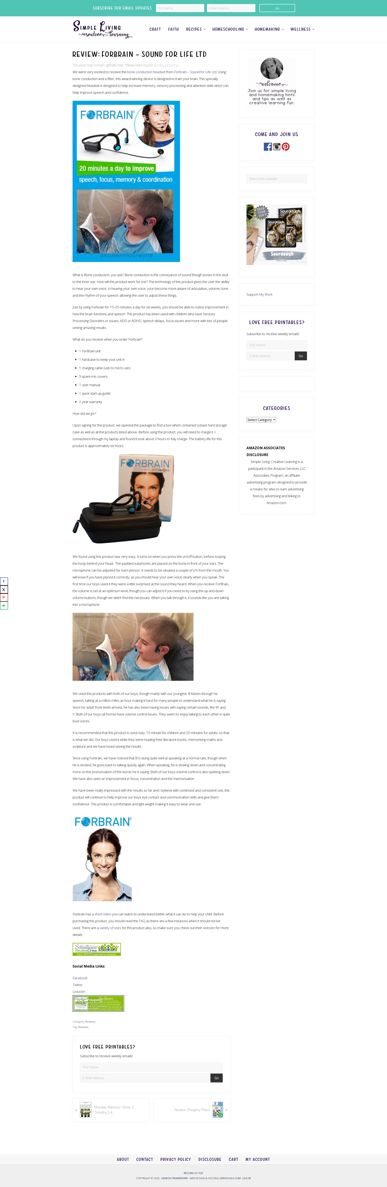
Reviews (90, 1021)
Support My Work (260, 294)
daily (141, 732)
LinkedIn (79, 991)
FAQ (142, 921)
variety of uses (110, 927)
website (209, 927)
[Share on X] (4, 589)
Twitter (78, 984)
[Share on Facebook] (4, 581)
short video (103, 914)
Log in (246, 1178)
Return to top (193, 1173)
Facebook (80, 978)
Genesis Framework (174, 1178)
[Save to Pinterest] (4, 598)
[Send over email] (4, 606)
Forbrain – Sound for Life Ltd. (195, 72)
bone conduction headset (146, 72)
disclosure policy (165, 65)
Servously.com (230, 1178)
